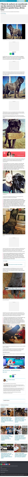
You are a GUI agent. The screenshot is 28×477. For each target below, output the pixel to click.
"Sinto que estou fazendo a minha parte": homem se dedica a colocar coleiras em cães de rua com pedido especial (20, 419)
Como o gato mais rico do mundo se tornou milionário (15, 264)
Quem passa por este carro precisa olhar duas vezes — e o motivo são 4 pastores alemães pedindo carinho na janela (7, 455)
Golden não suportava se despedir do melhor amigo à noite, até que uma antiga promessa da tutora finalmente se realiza (7, 419)
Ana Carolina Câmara (11, 379)
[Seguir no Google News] (3, 464)
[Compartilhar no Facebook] (13, 54)
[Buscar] (25, 1)
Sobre (1, 467)
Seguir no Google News (21, 155)
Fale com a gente (3, 472)
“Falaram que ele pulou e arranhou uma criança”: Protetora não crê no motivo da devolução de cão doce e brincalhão (20, 437)
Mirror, (22, 159)
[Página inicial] (7, 1)
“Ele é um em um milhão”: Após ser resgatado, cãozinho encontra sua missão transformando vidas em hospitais (7, 437)
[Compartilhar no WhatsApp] (11, 54)
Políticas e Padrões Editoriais (4, 470)
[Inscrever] (9, 464)
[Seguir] (4, 464)
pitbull (20, 59)
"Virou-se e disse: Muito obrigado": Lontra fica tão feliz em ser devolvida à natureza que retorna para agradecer (21, 455)
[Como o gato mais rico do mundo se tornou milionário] (6, 264)
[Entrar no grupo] (1, 464)
